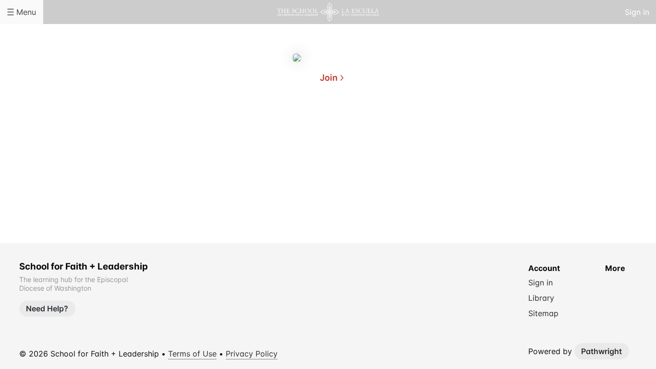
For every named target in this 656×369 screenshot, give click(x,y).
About (289, 124)
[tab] (289, 124)
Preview (366, 124)
